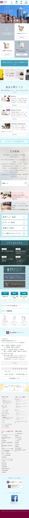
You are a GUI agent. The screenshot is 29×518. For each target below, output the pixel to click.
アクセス (14, 363)
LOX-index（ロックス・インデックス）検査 (8, 435)
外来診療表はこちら (14, 378)
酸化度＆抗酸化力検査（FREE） (6, 438)
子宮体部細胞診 (5, 470)
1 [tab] (6, 82)
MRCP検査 (4, 472)
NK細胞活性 (4, 457)
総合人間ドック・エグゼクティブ (21, 404)
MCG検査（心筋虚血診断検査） (7, 443)
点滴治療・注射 (18, 437)
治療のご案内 (18, 431)
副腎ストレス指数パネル (6, 453)
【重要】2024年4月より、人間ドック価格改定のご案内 (14, 63)
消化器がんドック (19, 418)
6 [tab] (18, 82)
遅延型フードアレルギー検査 (7, 448)
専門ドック (17, 410)
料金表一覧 (4, 407)
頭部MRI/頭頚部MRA (6, 468)
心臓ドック (18, 413)
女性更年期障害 (18, 448)
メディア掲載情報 (5, 425)
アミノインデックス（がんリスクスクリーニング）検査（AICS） (7, 460)
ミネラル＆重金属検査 (6, 455)
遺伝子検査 (4, 463)
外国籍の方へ (4, 415)
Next (27, 14)
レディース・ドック (20, 417)
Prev (2, 14)
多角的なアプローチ (6, 400)
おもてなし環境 (5, 403)
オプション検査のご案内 (7, 432)
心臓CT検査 (4, 464)
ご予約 (3, 422)
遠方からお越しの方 (6, 413)
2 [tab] (8, 82)
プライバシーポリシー (6, 427)
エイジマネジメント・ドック (21, 415)
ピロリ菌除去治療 (18, 433)
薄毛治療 (17, 442)
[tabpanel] (14, 75)
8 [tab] (23, 82)
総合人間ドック (18, 399)
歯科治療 (17, 435)
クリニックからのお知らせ (7, 424)
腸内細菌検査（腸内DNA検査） (7, 446)
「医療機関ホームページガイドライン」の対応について (7, 418)
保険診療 (17, 446)
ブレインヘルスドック (20, 411)
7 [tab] (20, 82)
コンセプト (4, 398)
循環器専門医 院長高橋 (7, 401)
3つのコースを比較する (14, 141)
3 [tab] (11, 82)
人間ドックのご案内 (20, 397)
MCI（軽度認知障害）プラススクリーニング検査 (8, 451)
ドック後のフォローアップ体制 (21, 422)
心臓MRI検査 (4, 466)
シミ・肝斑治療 (18, 439)
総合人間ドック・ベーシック (21, 402)
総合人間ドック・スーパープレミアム (21, 407)
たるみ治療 (17, 440)
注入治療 (17, 444)
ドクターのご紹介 (5, 410)
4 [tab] (13, 82)
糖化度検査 (4, 440)
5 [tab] (16, 82)
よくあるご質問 (5, 411)
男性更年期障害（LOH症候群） (20, 450)
